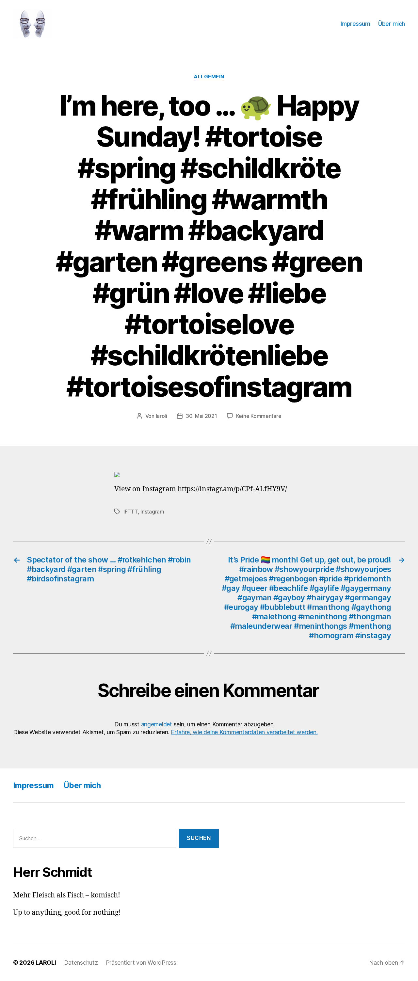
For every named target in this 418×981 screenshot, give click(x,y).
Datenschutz (81, 962)
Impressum (355, 23)
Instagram (152, 511)
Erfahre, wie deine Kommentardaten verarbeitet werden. (244, 732)
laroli (161, 416)
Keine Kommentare (258, 416)
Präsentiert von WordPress (141, 962)
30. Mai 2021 (201, 416)
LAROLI (46, 962)
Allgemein (209, 77)
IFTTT (130, 511)
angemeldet (156, 724)
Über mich (391, 23)
